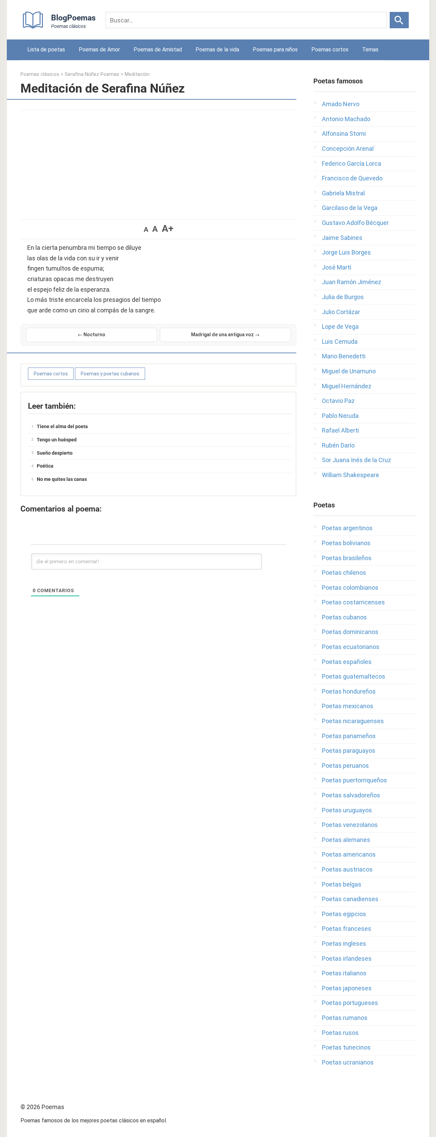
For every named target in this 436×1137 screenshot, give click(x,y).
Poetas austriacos (347, 869)
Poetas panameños (349, 736)
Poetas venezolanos (350, 824)
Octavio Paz (338, 400)
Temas (370, 49)
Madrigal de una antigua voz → (225, 334)
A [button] (146, 229)
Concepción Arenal (348, 148)
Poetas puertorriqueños (354, 780)
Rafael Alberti (340, 430)
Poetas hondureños (349, 691)
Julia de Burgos (343, 297)
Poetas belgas (341, 884)
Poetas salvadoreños (351, 795)
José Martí (336, 267)
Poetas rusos (340, 1032)
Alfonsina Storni (344, 133)
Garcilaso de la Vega (349, 207)
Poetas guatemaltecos (353, 676)
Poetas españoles (347, 661)
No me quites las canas (62, 479)
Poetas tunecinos (346, 1047)
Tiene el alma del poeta (62, 426)
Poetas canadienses (350, 899)
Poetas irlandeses (347, 958)
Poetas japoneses (347, 988)
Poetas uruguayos (347, 810)
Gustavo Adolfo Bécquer (355, 222)
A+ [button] (167, 228)
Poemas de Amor (99, 49)
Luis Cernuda (340, 341)
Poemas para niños (275, 49)
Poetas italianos (344, 973)
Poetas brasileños (347, 558)
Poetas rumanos (345, 1017)
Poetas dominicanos (350, 631)
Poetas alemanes (346, 839)
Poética (45, 466)
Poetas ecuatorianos (350, 646)
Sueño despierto (55, 453)
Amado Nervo (340, 104)
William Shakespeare (350, 474)
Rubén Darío (338, 445)
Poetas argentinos (347, 528)
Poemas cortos (329, 49)
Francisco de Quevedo (352, 178)
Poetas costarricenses (353, 602)
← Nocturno (91, 334)
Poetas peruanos (345, 765)
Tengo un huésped (57, 439)
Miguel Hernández (346, 386)
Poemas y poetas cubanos (110, 373)
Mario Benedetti (343, 356)
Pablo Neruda (340, 415)
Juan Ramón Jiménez (351, 282)
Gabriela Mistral (343, 193)
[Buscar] (399, 20)
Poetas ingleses (344, 943)
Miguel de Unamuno (349, 371)
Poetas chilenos (344, 572)
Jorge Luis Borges (346, 252)
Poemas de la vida (217, 49)
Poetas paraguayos (348, 750)
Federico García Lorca (351, 163)
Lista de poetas (46, 49)
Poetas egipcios (344, 913)
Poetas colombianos (350, 587)
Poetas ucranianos (348, 1062)
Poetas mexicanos (347, 706)
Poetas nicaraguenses (353, 721)
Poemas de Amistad (158, 49)
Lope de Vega (340, 326)
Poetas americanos (349, 854)
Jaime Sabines (342, 237)
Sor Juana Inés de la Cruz (356, 460)
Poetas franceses (346, 928)
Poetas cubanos (344, 617)
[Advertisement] (158, 161)
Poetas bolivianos (346, 543)
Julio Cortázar (341, 311)
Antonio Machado (346, 119)
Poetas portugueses (350, 1002)
